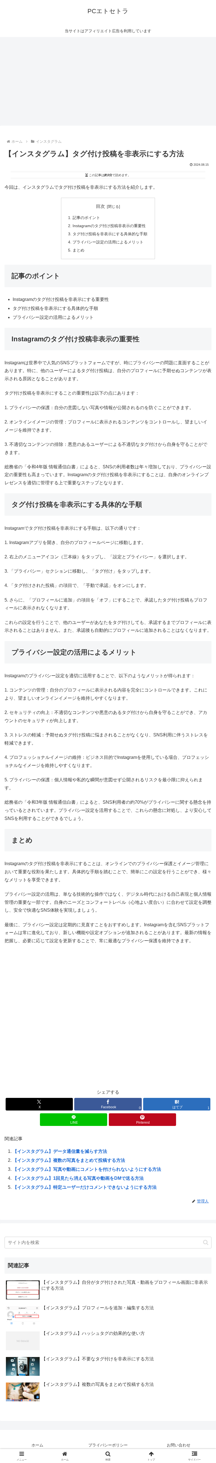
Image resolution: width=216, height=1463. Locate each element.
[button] (206, 1242)
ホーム (37, 1445)
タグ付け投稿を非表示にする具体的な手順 (110, 234)
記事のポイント (86, 217)
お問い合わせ (178, 1445)
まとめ (78, 250)
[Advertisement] (108, 83)
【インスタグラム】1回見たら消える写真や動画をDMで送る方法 (78, 1178)
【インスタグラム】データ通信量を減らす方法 (60, 1151)
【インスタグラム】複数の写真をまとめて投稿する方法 (69, 1160)
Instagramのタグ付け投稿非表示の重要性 (109, 226)
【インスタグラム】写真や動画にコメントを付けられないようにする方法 (87, 1169)
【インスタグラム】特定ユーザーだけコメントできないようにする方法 (85, 1187)
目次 (100, 206)
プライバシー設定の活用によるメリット (108, 242)
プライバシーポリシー (108, 1445)
